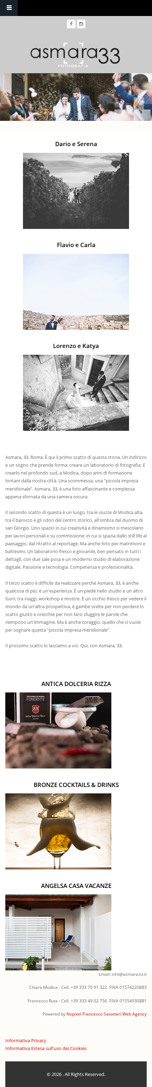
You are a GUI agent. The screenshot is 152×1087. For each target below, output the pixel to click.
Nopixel (73, 1014)
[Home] (75, 54)
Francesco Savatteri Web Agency (114, 1014)
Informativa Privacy (25, 1040)
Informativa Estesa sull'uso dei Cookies (46, 1048)
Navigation (9, 8)
